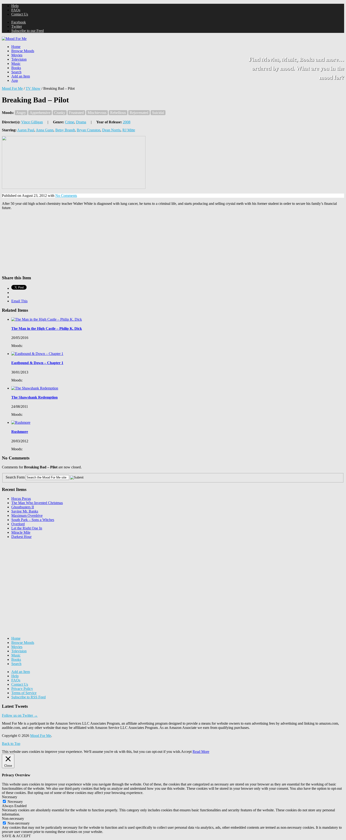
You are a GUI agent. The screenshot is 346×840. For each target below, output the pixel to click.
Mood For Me (12, 88)
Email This (19, 301)
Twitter (16, 26)
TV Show (33, 88)
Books (16, 68)
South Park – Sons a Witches (32, 520)
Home (15, 47)
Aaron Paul (25, 130)
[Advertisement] (37, 572)
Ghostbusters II (22, 507)
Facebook (18, 22)
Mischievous (97, 113)
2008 (126, 122)
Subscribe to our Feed (27, 31)
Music (15, 64)
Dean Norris (111, 130)
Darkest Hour (21, 537)
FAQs (15, 10)
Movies (16, 55)
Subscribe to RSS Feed (28, 697)
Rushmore (19, 432)
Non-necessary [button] (13, 819)
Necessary (15, 802)
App (14, 80)
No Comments (66, 196)
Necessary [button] (9, 797)
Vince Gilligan (32, 122)
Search (16, 72)
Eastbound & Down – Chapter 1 (37, 363)
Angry (21, 113)
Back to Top (11, 744)
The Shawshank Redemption (34, 397)
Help (15, 6)
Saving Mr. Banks (24, 511)
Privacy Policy (22, 689)
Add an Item (20, 76)
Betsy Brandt (65, 130)
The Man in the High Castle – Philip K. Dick (46, 329)
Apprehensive (40, 113)
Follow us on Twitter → (20, 715)
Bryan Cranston (88, 130)
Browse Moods (22, 51)
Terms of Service (23, 693)
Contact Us (19, 14)
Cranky (59, 113)
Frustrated (76, 113)
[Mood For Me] (14, 39)
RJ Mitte (128, 130)
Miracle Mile (20, 532)
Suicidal (158, 113)
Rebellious (118, 113)
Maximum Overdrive (27, 515)
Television (19, 59)
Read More (201, 752)
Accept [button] (186, 752)
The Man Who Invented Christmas (37, 503)
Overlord (18, 524)
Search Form (15, 477)
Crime (69, 122)
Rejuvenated (139, 113)
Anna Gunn (44, 130)
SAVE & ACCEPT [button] (16, 836)
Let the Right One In (26, 528)
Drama (81, 122)
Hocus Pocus (21, 499)
